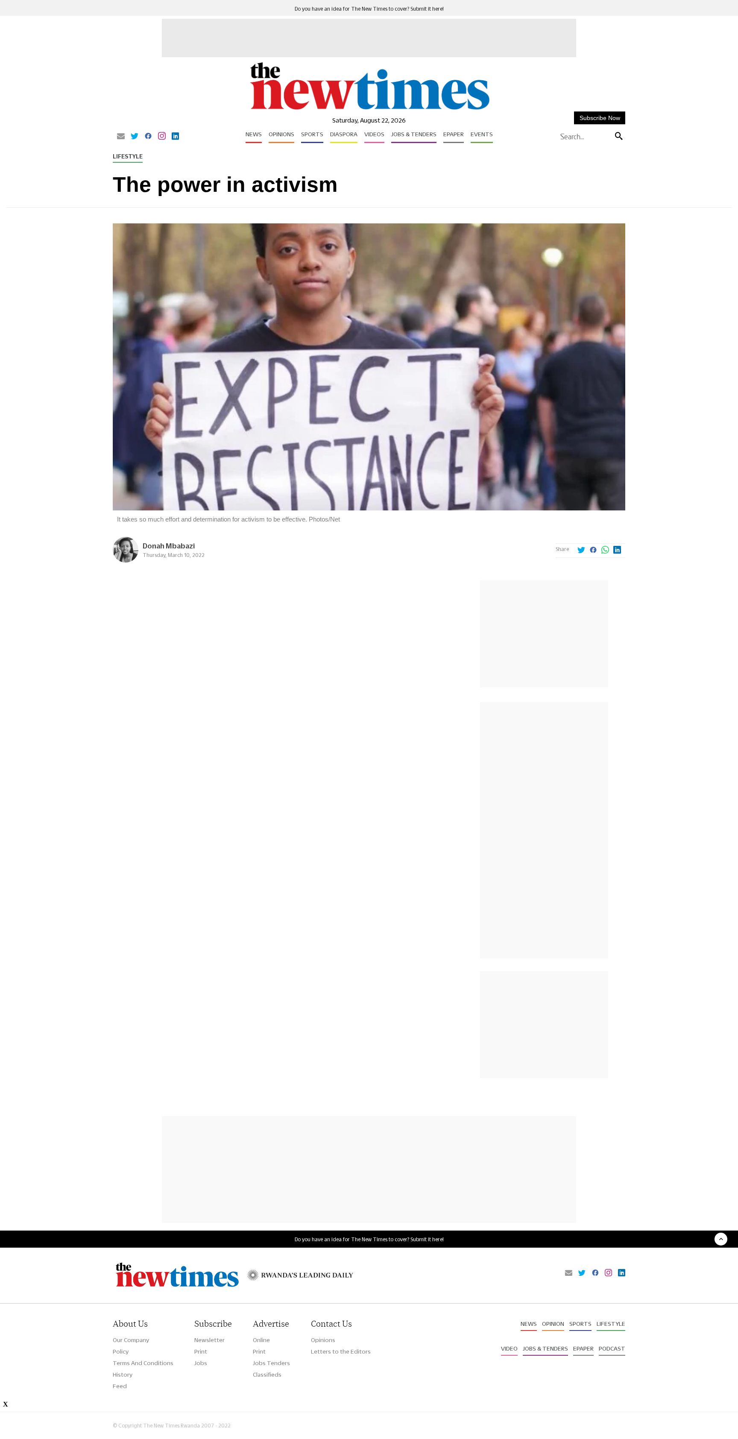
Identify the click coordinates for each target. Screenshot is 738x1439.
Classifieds (267, 1374)
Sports (312, 134)
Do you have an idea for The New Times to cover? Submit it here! (369, 9)
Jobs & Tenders (413, 134)
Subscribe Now (600, 117)
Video (509, 1348)
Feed (120, 1386)
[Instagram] (162, 136)
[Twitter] (134, 136)
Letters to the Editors (341, 1351)
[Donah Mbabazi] (125, 560)
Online (261, 1339)
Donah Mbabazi (169, 546)
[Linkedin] (175, 136)
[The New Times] (369, 110)
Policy (121, 1351)
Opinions (281, 134)
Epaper (453, 134)
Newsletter (209, 1339)
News (254, 134)
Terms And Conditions (143, 1363)
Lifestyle (128, 156)
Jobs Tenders (271, 1363)
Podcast (612, 1348)
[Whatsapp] (605, 550)
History (122, 1374)
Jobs (200, 1363)
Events (482, 134)
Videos (374, 134)
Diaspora (343, 134)
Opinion (553, 1323)
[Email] (121, 136)
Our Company (131, 1339)
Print (200, 1351)
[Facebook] (148, 136)
